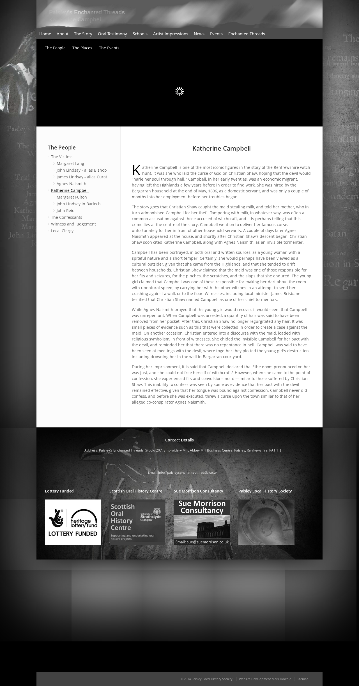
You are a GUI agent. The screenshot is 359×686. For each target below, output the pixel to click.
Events (216, 33)
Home (45, 33)
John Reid (66, 210)
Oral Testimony (112, 33)
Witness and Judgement (73, 224)
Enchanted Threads (246, 33)
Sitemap (303, 679)
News (199, 33)
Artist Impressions (170, 33)
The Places (82, 47)
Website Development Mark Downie (265, 679)
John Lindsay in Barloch (79, 203)
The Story (83, 33)
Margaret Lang (70, 163)
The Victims (62, 156)
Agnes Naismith (71, 183)
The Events (109, 47)
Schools (140, 33)
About (62, 33)
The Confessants (66, 217)
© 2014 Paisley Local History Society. (207, 679)
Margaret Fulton (72, 197)
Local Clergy (62, 230)
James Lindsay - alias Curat (82, 176)
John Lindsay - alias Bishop (82, 170)
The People (55, 47)
